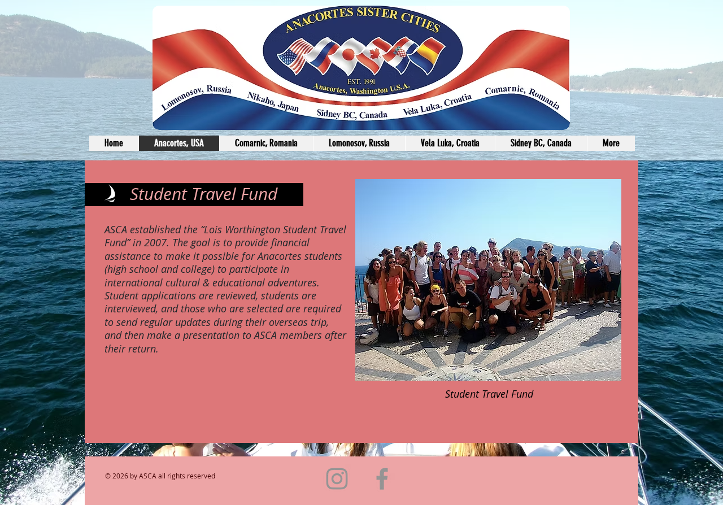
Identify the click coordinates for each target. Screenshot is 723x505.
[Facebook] (382, 478)
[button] (453, 280)
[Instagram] (337, 478)
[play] (593, 371)
